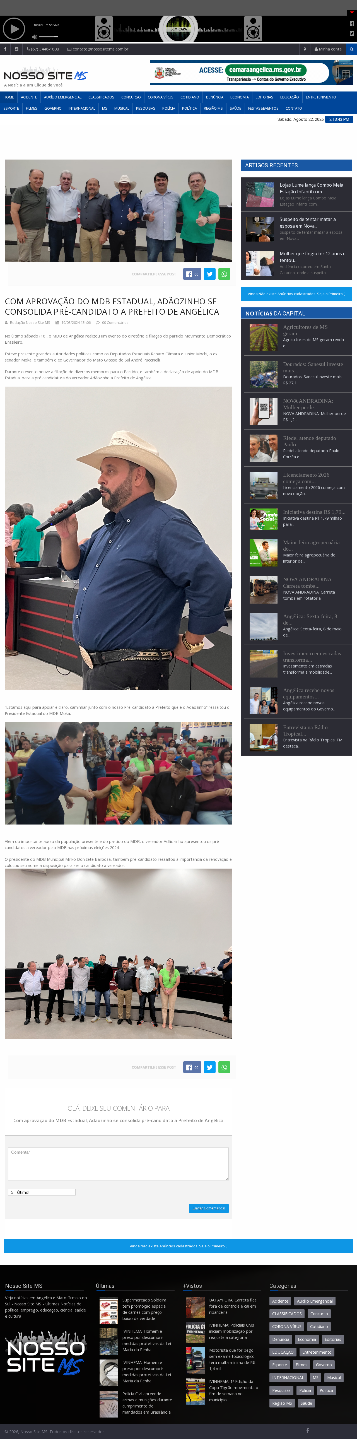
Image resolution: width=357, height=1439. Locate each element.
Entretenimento (321, 97)
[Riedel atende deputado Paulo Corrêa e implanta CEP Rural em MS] (264, 448)
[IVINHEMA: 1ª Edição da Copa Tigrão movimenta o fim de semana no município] (195, 1391)
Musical (121, 108)
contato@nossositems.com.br (101, 49)
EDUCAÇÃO (289, 97)
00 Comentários (115, 322)
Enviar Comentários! (208, 1208)
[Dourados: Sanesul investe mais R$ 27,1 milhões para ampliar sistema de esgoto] (264, 374)
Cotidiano (189, 97)
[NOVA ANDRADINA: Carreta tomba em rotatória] (264, 589)
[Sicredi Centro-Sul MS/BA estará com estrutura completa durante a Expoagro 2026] (264, 552)
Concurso (131, 97)
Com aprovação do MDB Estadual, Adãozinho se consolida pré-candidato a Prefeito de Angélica (112, 306)
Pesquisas (145, 108)
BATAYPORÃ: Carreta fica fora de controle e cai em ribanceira (233, 1306)
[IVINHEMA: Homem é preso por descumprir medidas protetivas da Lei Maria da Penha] (109, 1341)
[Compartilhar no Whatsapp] (224, 274)
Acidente (29, 97)
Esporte (11, 108)
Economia (239, 97)
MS (104, 108)
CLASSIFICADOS (101, 97)
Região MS (213, 108)
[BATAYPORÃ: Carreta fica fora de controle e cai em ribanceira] (195, 1307)
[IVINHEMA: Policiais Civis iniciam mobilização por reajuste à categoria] (195, 1332)
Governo (53, 108)
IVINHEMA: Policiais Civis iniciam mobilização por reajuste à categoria (231, 1331)
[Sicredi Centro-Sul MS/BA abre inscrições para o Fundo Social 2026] (264, 519)
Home (9, 97)
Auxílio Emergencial (62, 97)
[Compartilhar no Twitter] (210, 274)
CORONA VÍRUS (160, 97)
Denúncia (214, 97)
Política (189, 108)
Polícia (168, 108)
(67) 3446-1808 (44, 49)
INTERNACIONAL (82, 108)
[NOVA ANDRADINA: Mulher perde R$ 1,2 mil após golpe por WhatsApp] (264, 411)
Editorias (264, 97)
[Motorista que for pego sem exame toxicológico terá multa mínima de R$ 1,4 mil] (195, 1360)
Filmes (31, 108)
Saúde (235, 108)
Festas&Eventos (263, 108)
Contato (294, 108)
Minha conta (330, 49)
